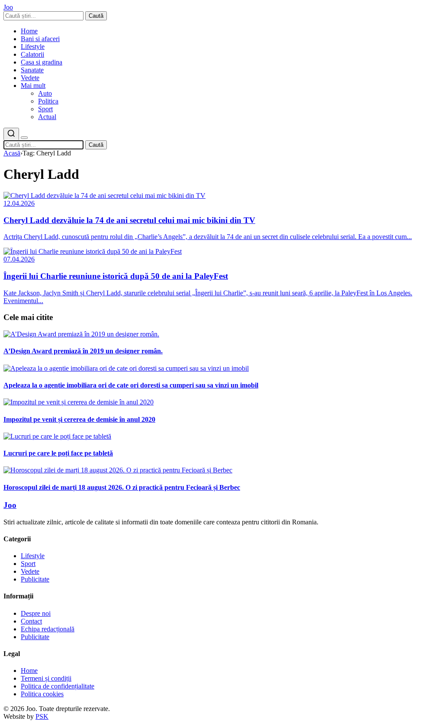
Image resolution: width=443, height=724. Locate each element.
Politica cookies (42, 694)
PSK (41, 716)
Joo (9, 505)
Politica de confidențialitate (57, 686)
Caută (96, 16)
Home (29, 31)
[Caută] (11, 134)
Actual (47, 116)
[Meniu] (24, 137)
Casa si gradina (41, 62)
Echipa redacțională (47, 629)
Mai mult (33, 85)
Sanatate (32, 70)
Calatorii (32, 54)
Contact (31, 621)
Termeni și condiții (46, 678)
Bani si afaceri (40, 38)
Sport (45, 109)
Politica (48, 101)
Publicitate (35, 579)
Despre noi (36, 613)
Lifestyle (33, 46)
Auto (45, 93)
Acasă (11, 153)
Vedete (30, 77)
